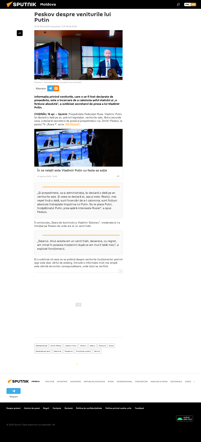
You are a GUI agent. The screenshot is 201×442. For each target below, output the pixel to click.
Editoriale (176, 381)
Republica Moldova (94, 381)
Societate (62, 381)
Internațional (124, 381)
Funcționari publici (83, 351)
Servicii (97, 351)
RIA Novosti (72, 124)
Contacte (57, 408)
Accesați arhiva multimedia (70, 82)
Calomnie (57, 351)
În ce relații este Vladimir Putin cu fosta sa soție (72, 170)
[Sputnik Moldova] (22, 8)
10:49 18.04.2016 (42, 26)
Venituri (83, 346)
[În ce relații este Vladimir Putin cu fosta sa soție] (78, 148)
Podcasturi (141, 381)
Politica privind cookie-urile (118, 408)
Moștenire (69, 351)
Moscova (102, 346)
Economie (75, 381)
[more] (118, 176)
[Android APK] (185, 419)
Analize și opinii (159, 381)
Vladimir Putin (71, 346)
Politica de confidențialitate (89, 408)
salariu (92, 346)
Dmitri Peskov (56, 346)
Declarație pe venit (43, 351)
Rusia (111, 346)
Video (188, 381)
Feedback (139, 408)
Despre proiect (13, 408)
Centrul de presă (32, 408)
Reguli (46, 408)
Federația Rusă (41, 346)
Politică (49, 381)
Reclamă (69, 408)
